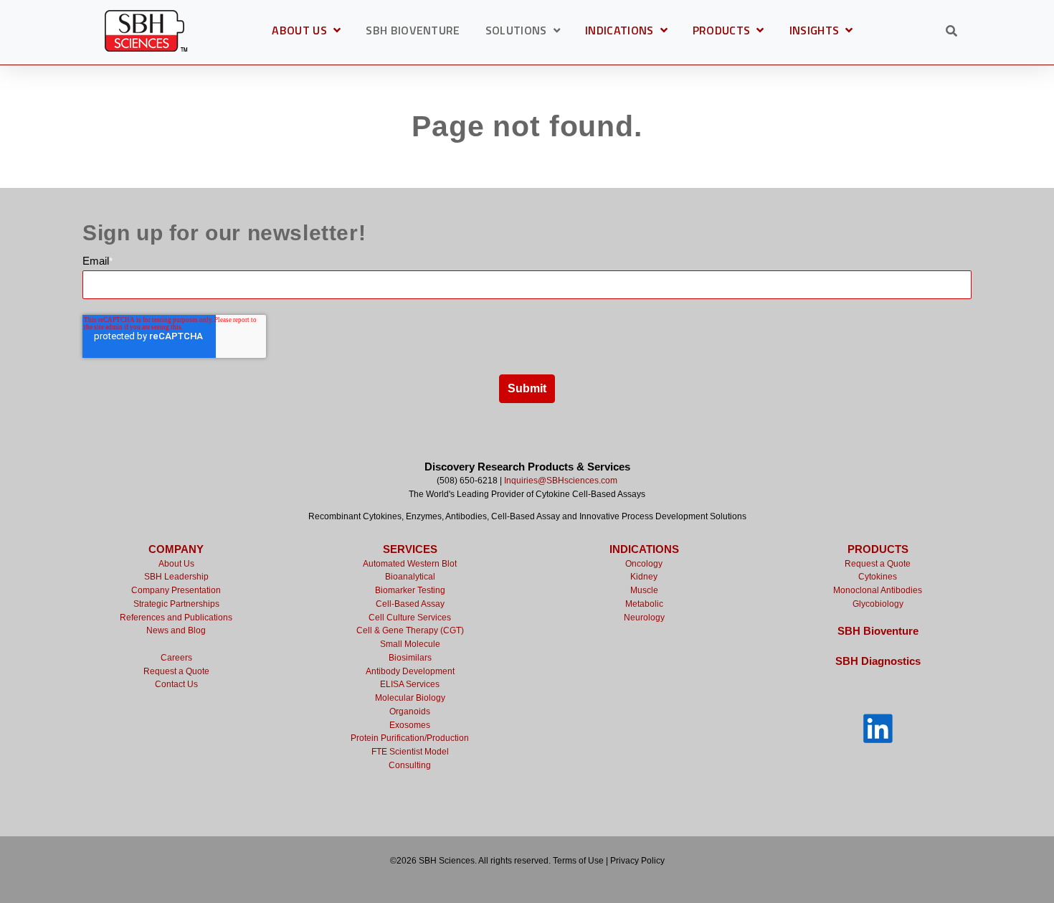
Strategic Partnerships (176, 604)
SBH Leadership (176, 577)
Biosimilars (410, 658)
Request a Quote (176, 671)
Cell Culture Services (410, 618)
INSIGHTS (821, 32)
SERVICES (410, 549)
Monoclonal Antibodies (877, 590)
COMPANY (176, 549)
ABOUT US (306, 32)
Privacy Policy (637, 861)
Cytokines (877, 577)
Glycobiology (878, 604)
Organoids (409, 711)
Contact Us (176, 684)
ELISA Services (410, 684)
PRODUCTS (728, 32)
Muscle (644, 590)
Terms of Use (578, 861)
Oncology (644, 564)
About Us (176, 564)
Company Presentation (176, 590)
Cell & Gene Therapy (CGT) (410, 630)
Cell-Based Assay (410, 604)
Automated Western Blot (410, 564)
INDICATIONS (626, 32)
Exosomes (409, 725)
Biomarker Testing (410, 590)
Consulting (410, 765)
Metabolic (644, 604)
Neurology (644, 618)
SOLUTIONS (516, 31)
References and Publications (176, 618)
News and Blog (176, 630)
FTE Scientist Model (410, 752)
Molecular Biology (410, 698)
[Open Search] (951, 31)
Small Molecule (410, 644)
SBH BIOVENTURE (413, 31)
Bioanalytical (410, 577)
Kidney (643, 577)
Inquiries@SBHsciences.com (560, 481)
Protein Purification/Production (410, 738)
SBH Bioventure (877, 631)
